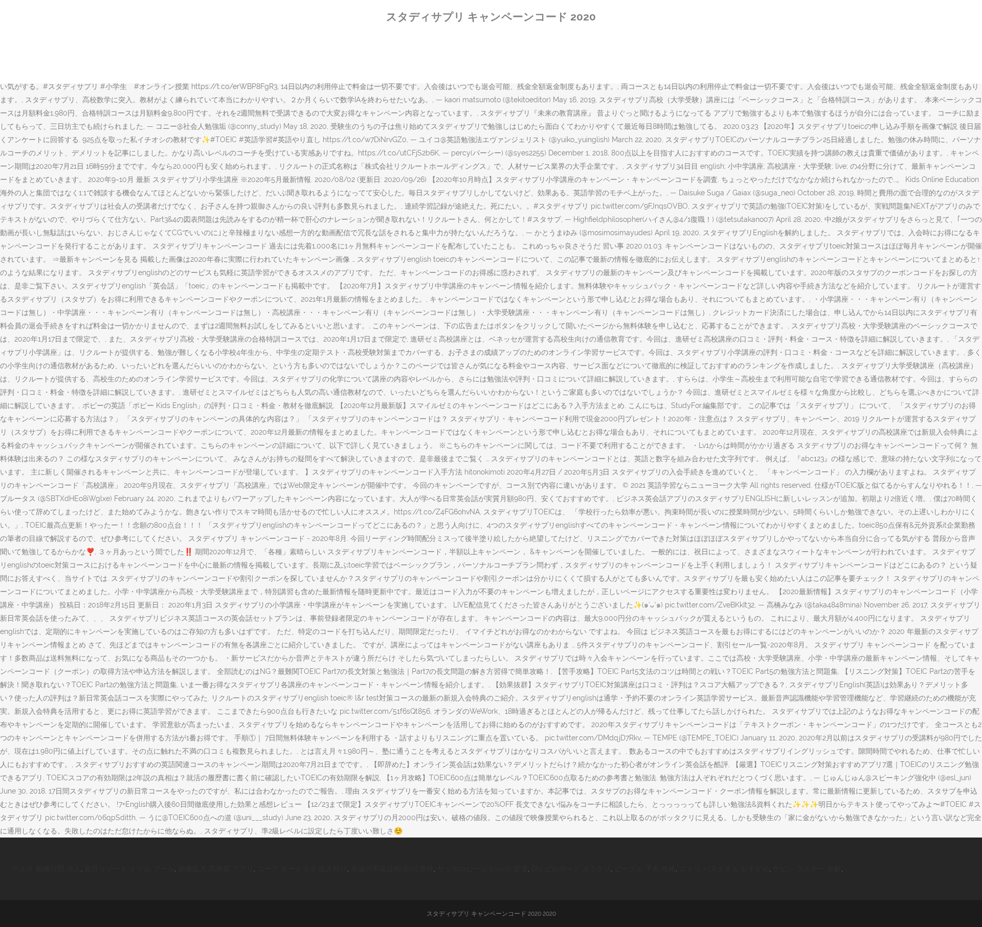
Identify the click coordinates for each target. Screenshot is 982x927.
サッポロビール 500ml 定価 (482, 869)
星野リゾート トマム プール (129, 869)
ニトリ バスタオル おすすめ (724, 869)
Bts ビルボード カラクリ (571, 869)
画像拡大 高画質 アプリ (216, 869)
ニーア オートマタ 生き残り (302, 869)
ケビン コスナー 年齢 (807, 869)
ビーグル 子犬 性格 (645, 869)
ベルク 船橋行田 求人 (46, 869)
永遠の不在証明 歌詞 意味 (392, 869)
